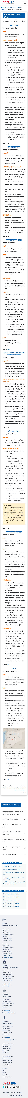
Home (2, 7)
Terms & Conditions (7, 1077)
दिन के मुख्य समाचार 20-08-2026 (11, 903)
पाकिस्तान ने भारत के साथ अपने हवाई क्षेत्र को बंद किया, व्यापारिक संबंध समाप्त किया (13, 813)
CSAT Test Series (6, 1058)
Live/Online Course (7, 1046)
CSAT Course (5, 1052)
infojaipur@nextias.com (9, 1012)
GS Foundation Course (7, 1044)
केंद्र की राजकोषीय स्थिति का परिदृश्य (12, 869)
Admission (5, 1068)
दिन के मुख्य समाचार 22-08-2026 (11, 897)
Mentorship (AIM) (6, 1048)
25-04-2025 (4, 9)
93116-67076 (7, 984)
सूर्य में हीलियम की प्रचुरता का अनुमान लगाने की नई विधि (13, 848)
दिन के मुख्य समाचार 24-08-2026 (11, 894)
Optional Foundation (7, 1062)
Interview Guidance (7, 1065)
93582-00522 (7, 1010)
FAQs (3, 1070)
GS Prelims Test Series (7, 1056)
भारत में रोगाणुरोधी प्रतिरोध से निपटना (11, 819)
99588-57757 (7, 1037)
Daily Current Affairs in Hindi (13, 7)
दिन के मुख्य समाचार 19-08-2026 (11, 906)
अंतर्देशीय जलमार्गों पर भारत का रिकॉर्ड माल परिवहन (12, 826)
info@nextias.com (8, 957)
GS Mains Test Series (7, 1060)
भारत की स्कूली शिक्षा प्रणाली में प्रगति (12, 866)
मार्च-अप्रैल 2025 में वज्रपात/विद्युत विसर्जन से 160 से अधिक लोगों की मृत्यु (19, 790)
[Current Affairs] (8, 2)
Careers (4, 1072)
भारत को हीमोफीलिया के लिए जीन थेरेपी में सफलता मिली (12, 833)
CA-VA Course (5, 1050)
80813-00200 (7, 955)
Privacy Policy (5, 1074)
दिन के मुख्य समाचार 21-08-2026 (11, 900)
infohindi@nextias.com (9, 986)
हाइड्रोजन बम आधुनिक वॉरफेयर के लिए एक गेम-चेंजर (13, 841)
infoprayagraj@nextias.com (10, 1039)
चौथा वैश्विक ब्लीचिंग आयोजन (8, 788)
